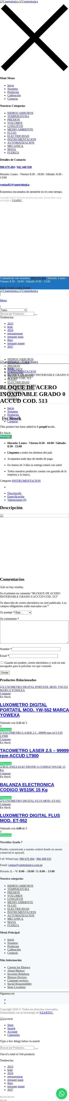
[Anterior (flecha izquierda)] (1, 1100)
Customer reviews (17, 980)
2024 (10, 330)
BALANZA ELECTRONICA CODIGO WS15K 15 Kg (27, 787)
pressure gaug (15, 336)
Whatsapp (6, 729)
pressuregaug (15, 333)
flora (10, 340)
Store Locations (16, 987)
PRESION (13, 119)
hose (10, 326)
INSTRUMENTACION (21, 139)
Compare (5, 693)
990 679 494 (7, 167)
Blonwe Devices (17, 977)
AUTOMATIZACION (20, 142)
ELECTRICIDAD (18, 136)
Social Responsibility (19, 983)
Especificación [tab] (15, 496)
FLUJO (11, 132)
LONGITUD (15, 126)
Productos (13, 92)
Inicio (10, 85)
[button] (34, 437)
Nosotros (12, 88)
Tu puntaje (7, 612)
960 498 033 (43, 858)
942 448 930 (24, 167)
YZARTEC (17, 200)
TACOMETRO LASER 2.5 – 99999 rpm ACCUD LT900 (34, 753)
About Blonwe (16, 970)
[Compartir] (8, 1097)
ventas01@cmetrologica (14, 184)
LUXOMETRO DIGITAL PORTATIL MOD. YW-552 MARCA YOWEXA (34, 709)
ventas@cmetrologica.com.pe (25, 865)
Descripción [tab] (14, 493)
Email (4, 655)
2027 (10, 346)
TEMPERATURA (18, 116)
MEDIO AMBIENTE (20, 129)
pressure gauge (16, 343)
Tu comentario (9, 618)
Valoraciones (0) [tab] (16, 499)
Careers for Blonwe (18, 967)
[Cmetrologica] (19, 1)
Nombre (6, 649)
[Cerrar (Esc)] (12, 1097)
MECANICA (15, 146)
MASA (11, 149)
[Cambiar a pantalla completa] (5, 1097)
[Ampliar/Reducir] (1, 1097)
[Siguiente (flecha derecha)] (5, 1100)
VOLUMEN (14, 122)
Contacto (12, 98)
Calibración (14, 95)
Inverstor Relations (18, 973)
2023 (10, 323)
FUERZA (13, 152)
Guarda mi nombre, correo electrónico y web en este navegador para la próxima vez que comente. (32, 664)
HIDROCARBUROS (20, 113)
